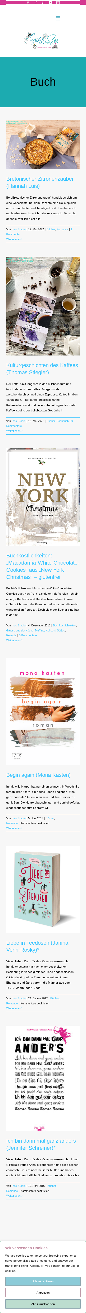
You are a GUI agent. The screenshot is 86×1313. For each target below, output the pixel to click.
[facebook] (28, 2)
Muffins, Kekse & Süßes (50, 630)
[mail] (58, 2)
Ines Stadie (18, 229)
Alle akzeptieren (43, 1281)
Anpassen (43, 1292)
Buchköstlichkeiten (64, 625)
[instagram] (35, 2)
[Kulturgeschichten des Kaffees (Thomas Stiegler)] (43, 306)
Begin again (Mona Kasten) (38, 775)
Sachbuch (63, 421)
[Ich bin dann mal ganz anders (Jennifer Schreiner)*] (43, 1078)
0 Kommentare (28, 635)
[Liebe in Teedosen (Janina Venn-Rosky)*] (43, 889)
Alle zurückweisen (43, 1304)
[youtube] (50, 2)
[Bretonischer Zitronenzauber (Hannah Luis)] (43, 144)
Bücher (51, 229)
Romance (62, 229)
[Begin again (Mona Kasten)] (43, 711)
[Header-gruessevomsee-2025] (43, 30)
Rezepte (11, 635)
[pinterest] (43, 2)
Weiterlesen (13, 239)
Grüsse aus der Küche (19, 630)
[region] (43, 1277)
